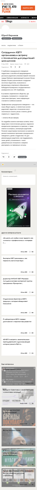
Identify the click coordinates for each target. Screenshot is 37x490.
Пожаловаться (17, 38)
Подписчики (11, 45)
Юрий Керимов (9, 35)
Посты (3, 45)
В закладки (22, 157)
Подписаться (6, 38)
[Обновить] (15, 170)
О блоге (20, 45)
